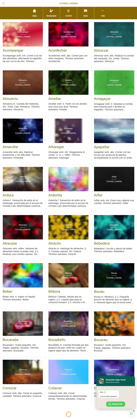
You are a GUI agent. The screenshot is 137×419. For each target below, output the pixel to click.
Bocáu (99, 291)
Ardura (8, 195)
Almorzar (101, 50)
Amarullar (10, 147)
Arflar (98, 195)
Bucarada (10, 340)
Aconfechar (57, 50)
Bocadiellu (56, 340)
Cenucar (9, 388)
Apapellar (101, 147)
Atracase (10, 243)
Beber (7, 291)
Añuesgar (56, 147)
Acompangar (13, 50)
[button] (133, 378)
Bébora (54, 291)
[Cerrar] (3, 3)
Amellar (54, 99)
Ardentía (55, 195)
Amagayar (102, 99)
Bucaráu (101, 340)
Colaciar (55, 388)
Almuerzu (10, 99)
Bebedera (102, 243)
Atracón (54, 243)
